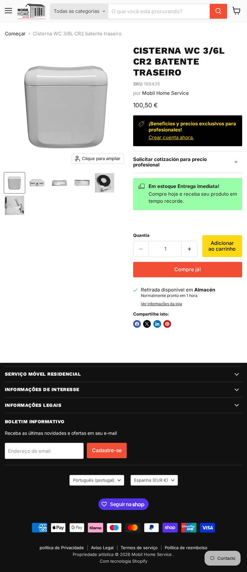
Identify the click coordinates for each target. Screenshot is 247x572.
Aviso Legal (102, 547)
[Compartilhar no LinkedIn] (157, 324)
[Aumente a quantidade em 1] (189, 249)
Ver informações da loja (161, 304)
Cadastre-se (107, 450)
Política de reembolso (186, 547)
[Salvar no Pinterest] (167, 324)
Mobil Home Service (165, 93)
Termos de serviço (139, 547)
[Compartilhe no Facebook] (137, 324)
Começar (15, 33)
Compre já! (187, 269)
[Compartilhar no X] (147, 324)
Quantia (141, 235)
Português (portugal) (93, 480)
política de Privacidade (62, 547)
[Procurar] (218, 11)
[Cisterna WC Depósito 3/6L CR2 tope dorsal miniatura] (14, 183)
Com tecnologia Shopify (123, 561)
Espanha (151, 480)
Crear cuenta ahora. (171, 137)
